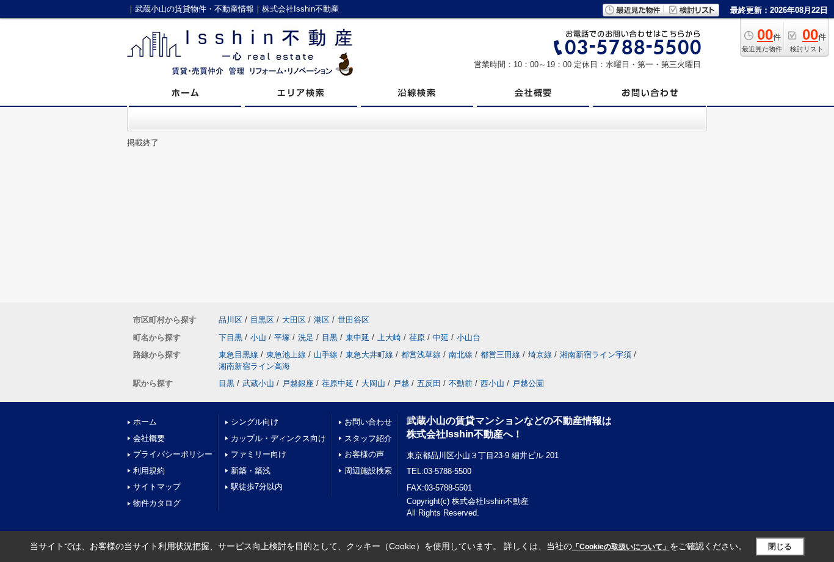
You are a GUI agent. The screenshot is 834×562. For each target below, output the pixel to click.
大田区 (294, 319)
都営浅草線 (421, 354)
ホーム (145, 421)
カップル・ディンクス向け (278, 438)
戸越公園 (528, 383)
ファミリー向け (258, 454)
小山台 (468, 337)
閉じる (780, 546)
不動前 (461, 383)
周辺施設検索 (368, 470)
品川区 (230, 319)
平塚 (282, 337)
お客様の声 (364, 454)
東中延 (357, 337)
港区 (322, 319)
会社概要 (149, 438)
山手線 (326, 354)
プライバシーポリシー (172, 454)
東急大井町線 (369, 354)
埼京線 (540, 354)
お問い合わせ (368, 421)
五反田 (429, 383)
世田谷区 (353, 319)
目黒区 (262, 319)
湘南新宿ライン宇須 (595, 354)
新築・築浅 (250, 470)
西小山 (492, 383)
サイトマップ (157, 486)
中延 (441, 337)
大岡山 (373, 383)
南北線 (461, 354)
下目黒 (230, 337)
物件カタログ (157, 503)
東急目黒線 (238, 354)
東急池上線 (286, 354)
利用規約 (149, 470)
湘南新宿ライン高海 (254, 366)
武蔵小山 (258, 383)
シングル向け (254, 421)
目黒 (330, 337)
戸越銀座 (298, 383)
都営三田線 (500, 354)
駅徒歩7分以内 (257, 486)
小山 (258, 337)
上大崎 (389, 337)
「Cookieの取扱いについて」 (621, 546)
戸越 (401, 383)
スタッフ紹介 (368, 438)
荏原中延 (338, 383)
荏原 (417, 337)
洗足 (306, 337)
